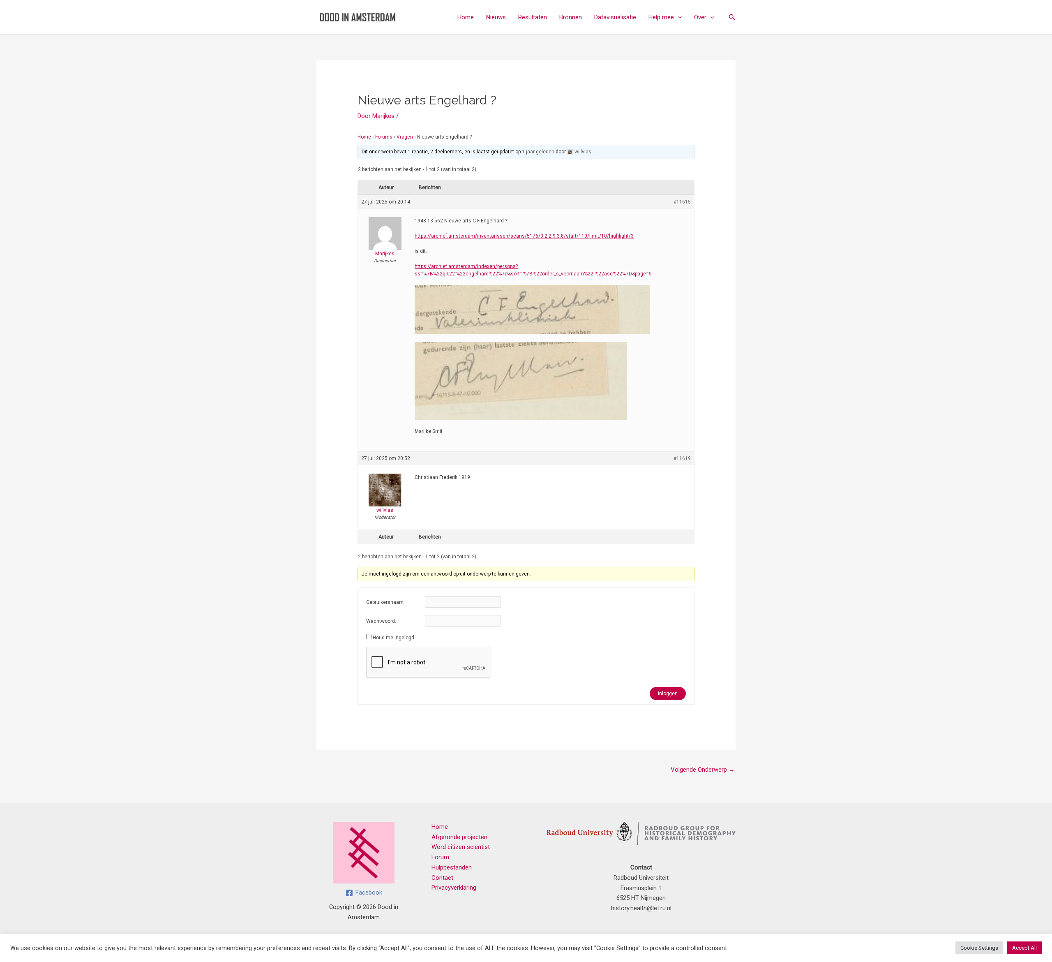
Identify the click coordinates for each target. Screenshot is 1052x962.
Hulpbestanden (451, 867)
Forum (440, 857)
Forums (383, 137)
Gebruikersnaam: (385, 602)
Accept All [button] (1024, 948)
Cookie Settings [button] (979, 948)
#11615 (682, 202)
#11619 (682, 458)
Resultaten (532, 17)
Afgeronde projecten (459, 837)
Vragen (405, 137)
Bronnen (570, 17)
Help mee (661, 17)
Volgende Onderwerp (703, 769)
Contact (442, 877)
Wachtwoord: (381, 621)
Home (465, 17)
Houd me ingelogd (393, 638)
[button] (678, 17)
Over (700, 17)
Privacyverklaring (453, 887)
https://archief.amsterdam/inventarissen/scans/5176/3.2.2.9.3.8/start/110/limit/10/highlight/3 (524, 236)
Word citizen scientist (460, 847)
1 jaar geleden (538, 152)
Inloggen (668, 693)
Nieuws (496, 17)
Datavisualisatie (615, 17)
